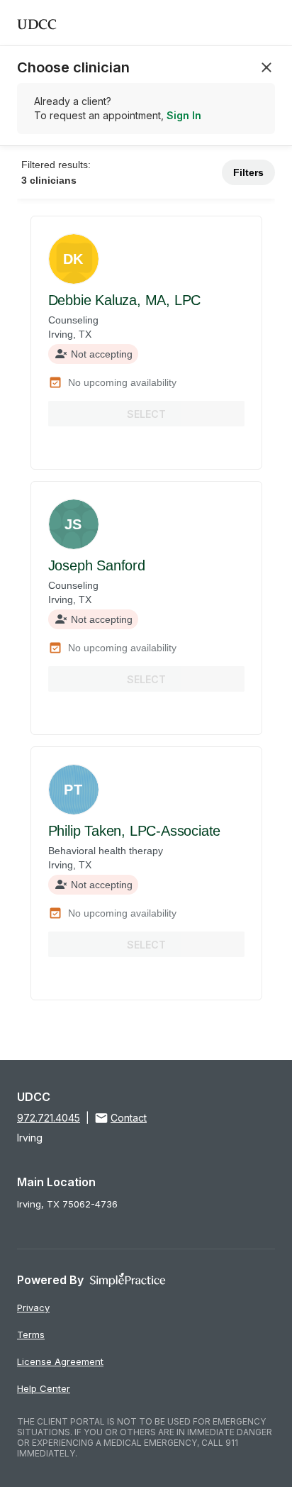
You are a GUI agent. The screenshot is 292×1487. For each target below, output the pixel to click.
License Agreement (60, 1361)
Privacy (33, 1307)
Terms (31, 1334)
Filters (248, 172)
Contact (129, 1118)
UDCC (37, 22)
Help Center (43, 1388)
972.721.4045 (48, 1118)
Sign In (184, 115)
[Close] (266, 67)
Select (146, 414)
